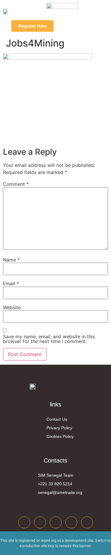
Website (12, 307)
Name (11, 259)
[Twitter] (40, 522)
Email (11, 283)
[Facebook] (24, 522)
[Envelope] (87, 522)
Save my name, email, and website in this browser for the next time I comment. (49, 339)
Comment (16, 184)
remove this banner (75, 545)
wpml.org (48, 540)
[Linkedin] (56, 522)
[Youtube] (71, 522)
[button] (72, 26)
